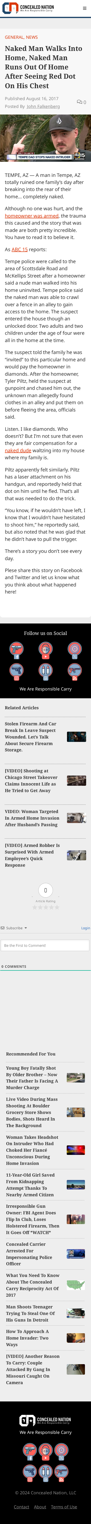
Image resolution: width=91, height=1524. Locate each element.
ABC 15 (20, 249)
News (32, 37)
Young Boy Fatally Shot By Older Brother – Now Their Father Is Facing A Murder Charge (32, 1078)
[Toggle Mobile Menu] (85, 8)
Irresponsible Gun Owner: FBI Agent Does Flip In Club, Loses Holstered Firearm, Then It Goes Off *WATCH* (32, 1219)
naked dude (18, 450)
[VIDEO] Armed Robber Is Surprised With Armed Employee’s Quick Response (32, 855)
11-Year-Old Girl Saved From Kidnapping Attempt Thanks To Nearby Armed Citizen (30, 1185)
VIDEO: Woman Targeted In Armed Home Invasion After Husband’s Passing (32, 817)
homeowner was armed (31, 215)
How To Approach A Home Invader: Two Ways (27, 1337)
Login (85, 928)
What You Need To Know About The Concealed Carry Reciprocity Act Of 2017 (32, 1285)
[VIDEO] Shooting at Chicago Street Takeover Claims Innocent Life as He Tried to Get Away (31, 780)
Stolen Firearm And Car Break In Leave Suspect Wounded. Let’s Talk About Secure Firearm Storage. (30, 737)
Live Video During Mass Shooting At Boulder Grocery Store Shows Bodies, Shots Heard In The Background (32, 1112)
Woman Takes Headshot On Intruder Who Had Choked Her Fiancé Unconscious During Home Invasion (32, 1150)
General (14, 37)
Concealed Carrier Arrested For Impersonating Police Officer (29, 1254)
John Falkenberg (43, 106)
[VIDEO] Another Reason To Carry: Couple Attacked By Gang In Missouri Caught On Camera (33, 1369)
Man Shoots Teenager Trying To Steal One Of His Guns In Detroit (30, 1313)
